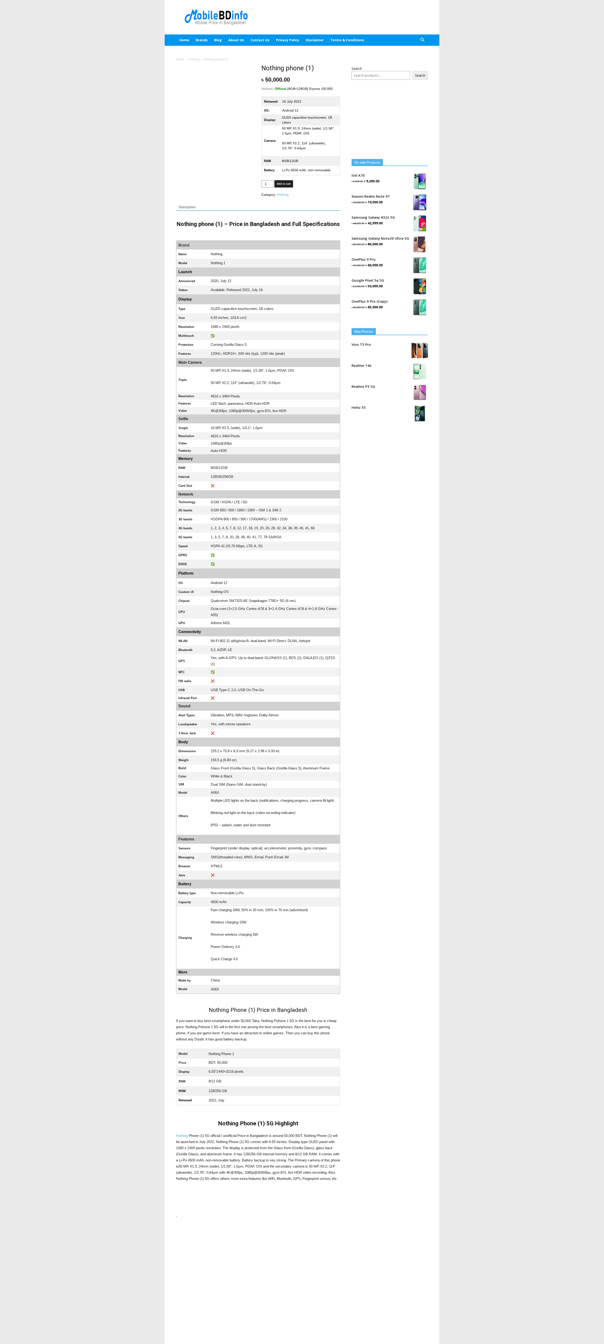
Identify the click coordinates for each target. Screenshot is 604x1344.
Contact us (264, 40)
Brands (202, 40)
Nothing (194, 59)
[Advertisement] (342, 17)
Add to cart (284, 183)
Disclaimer (319, 40)
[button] (422, 40)
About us (240, 40)
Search (357, 68)
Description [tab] (187, 207)
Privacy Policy (291, 40)
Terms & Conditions (351, 40)
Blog (222, 40)
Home (184, 40)
